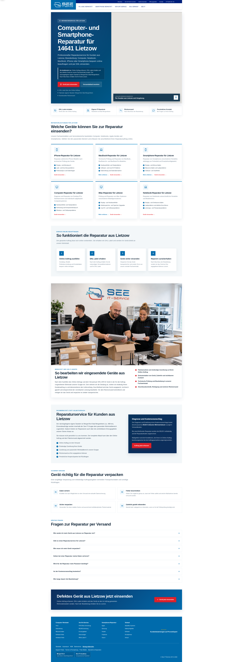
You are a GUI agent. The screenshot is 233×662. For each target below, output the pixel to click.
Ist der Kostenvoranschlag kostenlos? (67, 571)
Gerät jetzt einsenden (70, 84)
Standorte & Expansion (94, 650)
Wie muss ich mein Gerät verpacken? (66, 548)
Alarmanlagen (82, 634)
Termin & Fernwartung (71, 650)
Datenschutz (77, 646)
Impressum (65, 646)
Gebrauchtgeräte (129, 628)
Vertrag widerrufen (88, 646)
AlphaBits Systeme (130, 625)
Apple (103, 625)
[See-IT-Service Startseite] (63, 5)
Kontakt (161, 1)
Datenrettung (59, 628)
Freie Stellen (83, 650)
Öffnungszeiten (153, 1)
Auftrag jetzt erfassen (141, 445)
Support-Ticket (60, 650)
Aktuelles (120, 1)
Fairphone (104, 634)
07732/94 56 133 (170, 1)
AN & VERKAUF (133, 6)
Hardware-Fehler (60, 637)
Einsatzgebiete (83, 631)
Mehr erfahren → (104, 174)
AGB (71, 646)
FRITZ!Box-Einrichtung (85, 625)
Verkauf (127, 623)
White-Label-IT (82, 637)
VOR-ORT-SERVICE (121, 6)
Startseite (58, 646)
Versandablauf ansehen (91, 84)
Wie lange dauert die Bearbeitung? (65, 579)
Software (127, 631)
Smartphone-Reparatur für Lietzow (158, 155)
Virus (57, 625)
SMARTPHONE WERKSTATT (103, 6)
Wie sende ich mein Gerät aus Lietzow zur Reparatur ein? (74, 533)
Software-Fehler (60, 634)
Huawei (104, 631)
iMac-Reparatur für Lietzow (111, 193)
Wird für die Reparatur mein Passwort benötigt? (70, 564)
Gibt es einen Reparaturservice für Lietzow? (69, 541)
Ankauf (127, 637)
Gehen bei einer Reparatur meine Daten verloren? (71, 556)
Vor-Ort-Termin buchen (130, 1)
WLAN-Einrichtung (83, 628)
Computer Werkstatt (62, 623)
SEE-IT (143, 6)
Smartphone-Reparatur (109, 623)
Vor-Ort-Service (84, 623)
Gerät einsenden (142, 1)
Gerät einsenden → (60, 174)
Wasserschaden (60, 631)
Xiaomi (103, 637)
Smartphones (128, 634)
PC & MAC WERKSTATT (86, 6)
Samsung (104, 628)
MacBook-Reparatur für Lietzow (113, 155)
